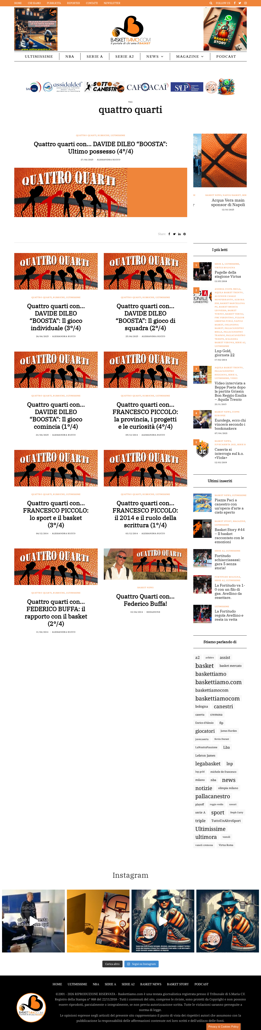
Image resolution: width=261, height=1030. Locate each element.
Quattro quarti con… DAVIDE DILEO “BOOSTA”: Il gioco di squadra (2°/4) (145, 317)
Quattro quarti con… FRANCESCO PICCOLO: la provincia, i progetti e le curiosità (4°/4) (145, 415)
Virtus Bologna (225, 267)
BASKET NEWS (150, 984)
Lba (226, 747)
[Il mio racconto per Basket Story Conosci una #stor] (163, 921)
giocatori (205, 731)
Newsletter (112, 3)
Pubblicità (54, 3)
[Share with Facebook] (169, 234)
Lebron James (205, 755)
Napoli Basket (224, 195)
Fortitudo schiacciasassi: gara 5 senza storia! (228, 562)
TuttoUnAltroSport (226, 820)
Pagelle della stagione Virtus (228, 274)
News (152, 56)
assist (225, 657)
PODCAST (226, 56)
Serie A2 (124, 56)
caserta (199, 714)
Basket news (145, 587)
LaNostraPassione (206, 747)
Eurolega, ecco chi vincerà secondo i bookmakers (230, 424)
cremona (216, 714)
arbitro (210, 657)
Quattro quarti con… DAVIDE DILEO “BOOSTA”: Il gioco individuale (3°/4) (56, 317)
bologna (201, 706)
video (234, 378)
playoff (199, 804)
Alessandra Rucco (109, 159)
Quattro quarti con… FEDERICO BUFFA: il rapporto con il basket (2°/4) (56, 612)
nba (213, 780)
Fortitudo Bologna (227, 577)
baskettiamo (210, 674)
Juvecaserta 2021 (225, 444)
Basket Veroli (234, 314)
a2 (197, 657)
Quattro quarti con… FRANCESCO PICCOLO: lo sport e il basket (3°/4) (56, 514)
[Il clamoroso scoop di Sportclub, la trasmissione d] (33, 921)
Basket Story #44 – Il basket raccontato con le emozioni (230, 536)
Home (18, 3)
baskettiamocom (211, 690)
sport (217, 812)
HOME (57, 984)
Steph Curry (236, 812)
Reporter (73, 3)
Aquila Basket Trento (229, 292)
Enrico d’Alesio (204, 723)
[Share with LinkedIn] (179, 234)
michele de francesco (223, 772)
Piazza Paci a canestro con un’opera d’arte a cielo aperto (229, 506)
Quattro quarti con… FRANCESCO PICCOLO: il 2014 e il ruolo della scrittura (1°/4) (145, 514)
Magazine (187, 56)
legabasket (208, 763)
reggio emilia (216, 804)
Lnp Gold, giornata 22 (225, 353)
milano (200, 780)
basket (204, 666)
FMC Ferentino (224, 317)
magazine (239, 521)
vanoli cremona (204, 845)
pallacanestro (212, 796)
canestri (223, 706)
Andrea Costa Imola (228, 289)
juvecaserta (202, 739)
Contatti (92, 3)
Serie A (95, 56)
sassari (232, 804)
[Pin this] (184, 234)
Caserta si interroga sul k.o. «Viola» (229, 453)
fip (221, 723)
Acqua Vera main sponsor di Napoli (220, 202)
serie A (200, 812)
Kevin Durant (222, 738)
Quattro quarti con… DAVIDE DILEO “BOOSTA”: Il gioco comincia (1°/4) (56, 415)
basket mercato (231, 666)
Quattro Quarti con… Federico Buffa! (145, 599)
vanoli (226, 837)
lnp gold (200, 771)
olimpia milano (228, 788)
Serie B (241, 444)
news (229, 780)
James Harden (229, 731)
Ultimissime (39, 56)
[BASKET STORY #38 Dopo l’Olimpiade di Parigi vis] (98, 921)
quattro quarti (86, 135)
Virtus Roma (226, 845)
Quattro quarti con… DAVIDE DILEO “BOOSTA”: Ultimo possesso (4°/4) (100, 147)
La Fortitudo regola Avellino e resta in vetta (229, 615)
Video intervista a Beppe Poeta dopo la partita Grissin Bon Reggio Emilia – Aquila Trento (231, 391)
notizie (203, 788)
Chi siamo (34, 3)
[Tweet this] (174, 234)
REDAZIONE (153, 612)
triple (200, 820)
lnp (230, 763)
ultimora (206, 837)
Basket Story (223, 521)
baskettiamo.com (218, 682)
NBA (69, 56)
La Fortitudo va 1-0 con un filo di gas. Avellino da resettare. (230, 591)
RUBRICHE (103, 135)
